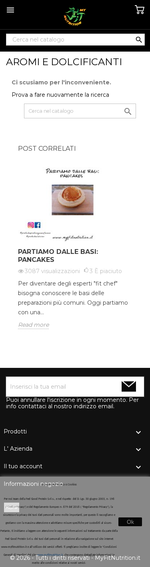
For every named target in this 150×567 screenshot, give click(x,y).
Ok (130, 522)
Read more (33, 324)
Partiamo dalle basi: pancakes (58, 256)
